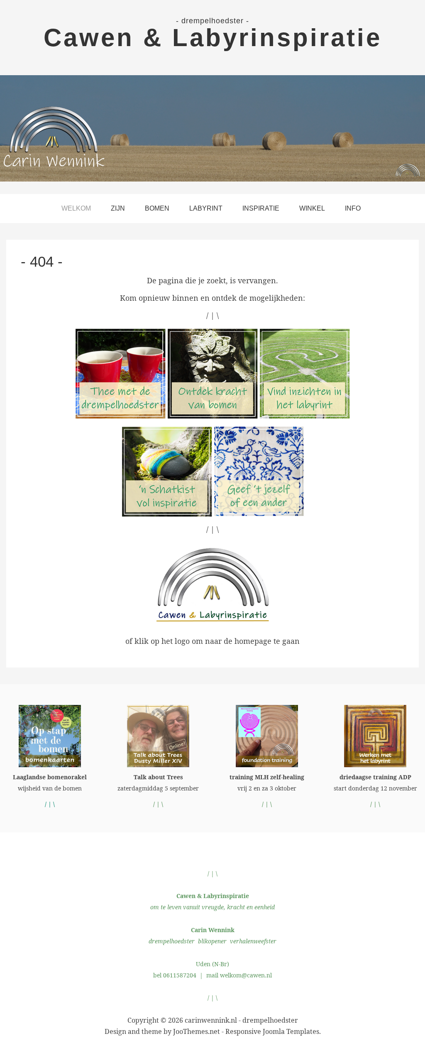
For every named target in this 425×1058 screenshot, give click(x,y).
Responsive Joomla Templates (272, 1031)
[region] (212, 128)
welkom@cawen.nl (246, 975)
